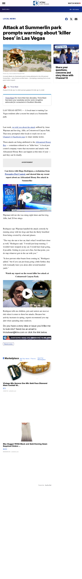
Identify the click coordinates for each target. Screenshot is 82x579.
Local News (9, 19)
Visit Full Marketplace (42, 358)
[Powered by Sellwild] (48, 485)
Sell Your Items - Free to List (28, 359)
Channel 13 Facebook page (14, 136)
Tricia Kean (14, 87)
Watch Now (73, 3)
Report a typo (8, 344)
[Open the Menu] (4, 3)
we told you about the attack (23, 127)
